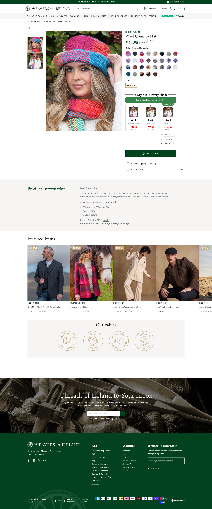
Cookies (60, 500)
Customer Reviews (100, 464)
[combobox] (104, 8)
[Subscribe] (122, 413)
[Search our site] (136, 8)
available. (114, 202)
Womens (36, 21)
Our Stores (151, 8)
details (106, 220)
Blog (93, 460)
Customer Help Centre (101, 450)
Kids (124, 457)
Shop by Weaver (129, 464)
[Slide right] (35, 72)
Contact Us (96, 480)
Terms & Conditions (100, 470)
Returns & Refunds (100, 474)
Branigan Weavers (132, 32)
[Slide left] (35, 33)
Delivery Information (100, 467)
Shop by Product (129, 467)
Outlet (125, 470)
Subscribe (153, 468)
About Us (95, 484)
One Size (132, 86)
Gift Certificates (177, 2)
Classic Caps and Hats (48, 21)
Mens (124, 454)
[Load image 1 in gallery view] (35, 45)
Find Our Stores (98, 457)
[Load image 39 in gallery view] (35, 61)
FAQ (93, 454)
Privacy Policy (85, 500)
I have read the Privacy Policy (107, 419)
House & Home (129, 460)
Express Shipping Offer (101, 477)
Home (29, 21)
